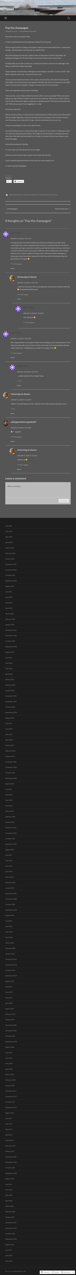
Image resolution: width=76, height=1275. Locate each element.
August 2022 (9, 784)
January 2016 (9, 1217)
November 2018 (11, 1030)
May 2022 (8, 800)
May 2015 (8, 1261)
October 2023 (10, 707)
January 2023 (9, 756)
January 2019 (9, 1019)
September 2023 (11, 712)
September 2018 (11, 1041)
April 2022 (9, 806)
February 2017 (10, 1146)
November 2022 (11, 767)
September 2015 (11, 1239)
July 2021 (8, 855)
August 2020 (9, 915)
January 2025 (9, 625)
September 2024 (11, 647)
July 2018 (8, 1052)
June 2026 (8, 531)
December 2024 (10, 630)
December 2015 (10, 1222)
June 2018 (8, 1058)
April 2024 (9, 674)
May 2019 (8, 998)
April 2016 (9, 1201)
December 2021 (10, 828)
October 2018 (10, 1036)
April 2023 (9, 740)
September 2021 (11, 844)
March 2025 (9, 614)
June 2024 (8, 663)
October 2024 (10, 641)
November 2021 (11, 833)
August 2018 (9, 1047)
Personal (49, 194)
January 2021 (9, 888)
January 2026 (9, 559)
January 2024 (9, 690)
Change (25, 194)
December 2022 (10, 762)
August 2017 (9, 1113)
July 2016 (8, 1184)
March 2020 (9, 943)
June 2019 (8, 992)
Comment (64, 501)
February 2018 (10, 1080)
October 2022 (10, 773)
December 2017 (10, 1091)
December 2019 (10, 959)
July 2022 (8, 789)
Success (55, 194)
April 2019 (9, 1003)
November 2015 (11, 1228)
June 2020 (8, 926)
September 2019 (11, 976)
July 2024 (8, 658)
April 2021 (9, 871)
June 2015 (8, 1255)
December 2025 (10, 564)
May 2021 (8, 866)
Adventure (12, 194)
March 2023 (9, 745)
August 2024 (9, 652)
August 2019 (9, 981)
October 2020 (10, 904)
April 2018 (9, 1069)
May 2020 (8, 932)
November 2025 (11, 570)
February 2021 (10, 882)
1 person (19, 264)
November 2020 (11, 899)
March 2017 (9, 1140)
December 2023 (10, 696)
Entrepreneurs (33, 194)
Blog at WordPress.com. (15, 1271)
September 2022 (11, 778)
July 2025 (8, 592)
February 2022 (10, 817)
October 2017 (10, 1102)
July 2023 (8, 723)
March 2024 (9, 679)
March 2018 (9, 1074)
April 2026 (9, 542)
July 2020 (8, 921)
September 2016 (11, 1173)
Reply (13, 268)
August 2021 (9, 849)
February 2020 (10, 948)
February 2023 (10, 751)
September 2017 (11, 1107)
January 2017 (9, 1151)
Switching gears (11, 209)
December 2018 (10, 1025)
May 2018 (8, 1063)
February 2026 (10, 553)
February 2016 (10, 1211)
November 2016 (11, 1162)
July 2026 (8, 526)
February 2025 (10, 619)
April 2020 (9, 937)
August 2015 (9, 1244)
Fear (39, 194)
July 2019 (8, 987)
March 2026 (9, 548)
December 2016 (10, 1157)
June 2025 (8, 597)
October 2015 (10, 1233)
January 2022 (9, 822)
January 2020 (9, 954)
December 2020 (10, 893)
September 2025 (11, 581)
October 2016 (10, 1168)
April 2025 (9, 608)
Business (19, 194)
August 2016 (9, 1179)
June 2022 (8, 795)
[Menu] (6, 18)
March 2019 (9, 1009)
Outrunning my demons (27, 31)
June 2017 (8, 1124)
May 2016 (8, 1195)
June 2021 (8, 860)
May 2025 (8, 603)
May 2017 (8, 1129)
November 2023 (11, 701)
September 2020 (11, 910)
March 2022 (9, 811)
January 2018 (9, 1085)
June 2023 (8, 729)
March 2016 (9, 1206)
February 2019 (10, 1014)
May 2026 (8, 537)
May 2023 (8, 734)
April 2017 (9, 1135)
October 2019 (10, 970)
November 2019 (11, 965)
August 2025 (9, 586)
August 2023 (9, 718)
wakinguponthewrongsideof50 (23, 422)
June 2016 (8, 1190)
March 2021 (9, 877)
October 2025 (10, 575)
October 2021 (10, 838)
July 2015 (8, 1250)
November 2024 (11, 636)
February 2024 (10, 685)
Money (44, 194)
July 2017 (8, 1118)
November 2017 (11, 1096)
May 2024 (8, 668)
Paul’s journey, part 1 (63, 209)
